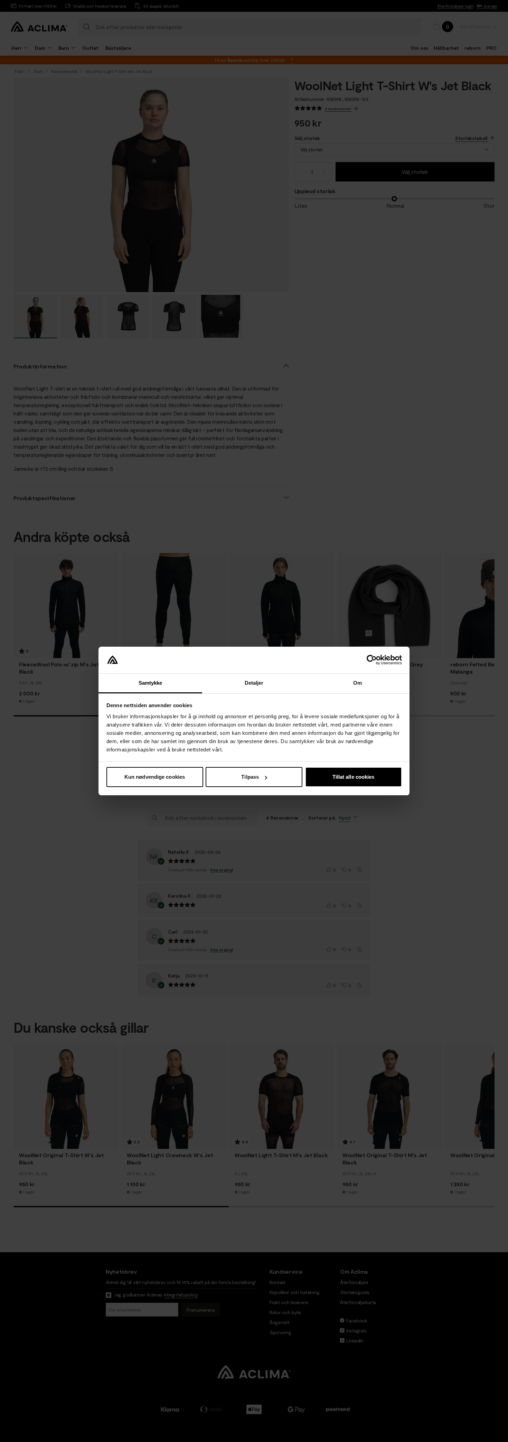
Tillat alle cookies (353, 777)
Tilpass (250, 777)
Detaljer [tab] (254, 683)
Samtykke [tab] (150, 683)
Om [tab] (357, 683)
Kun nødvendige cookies (154, 777)
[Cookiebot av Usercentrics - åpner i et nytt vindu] (371, 660)
